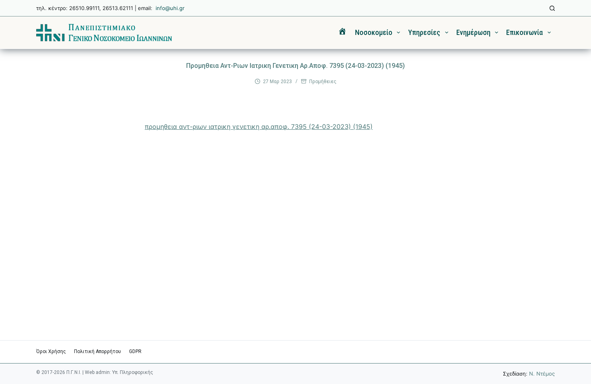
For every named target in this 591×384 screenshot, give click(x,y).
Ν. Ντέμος (542, 373)
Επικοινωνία (524, 32)
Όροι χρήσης (51, 351)
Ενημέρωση (473, 32)
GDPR (135, 351)
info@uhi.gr (170, 8)
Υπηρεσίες (424, 32)
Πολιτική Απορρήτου (97, 351)
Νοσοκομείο (373, 32)
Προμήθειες (323, 81)
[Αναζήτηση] (552, 8)
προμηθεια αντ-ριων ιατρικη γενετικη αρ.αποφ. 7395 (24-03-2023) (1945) (259, 127)
